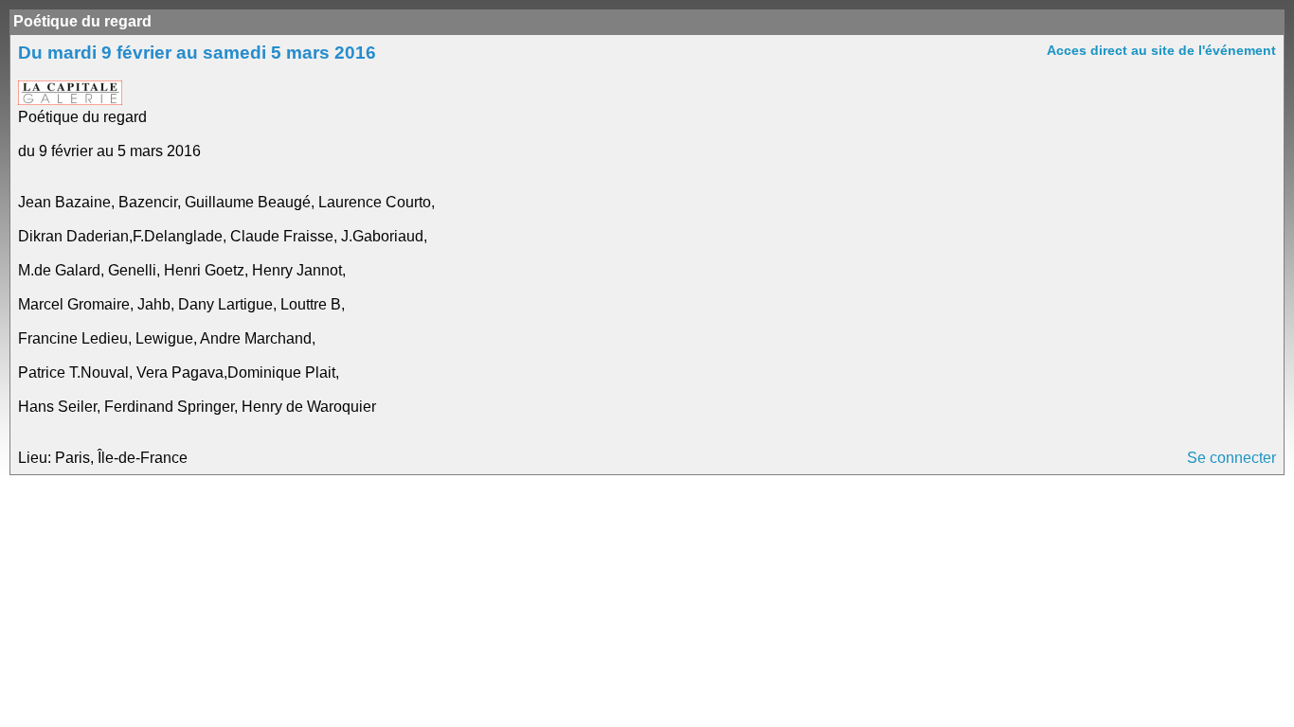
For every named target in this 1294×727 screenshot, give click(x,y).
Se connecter (1231, 458)
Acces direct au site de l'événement (1161, 50)
